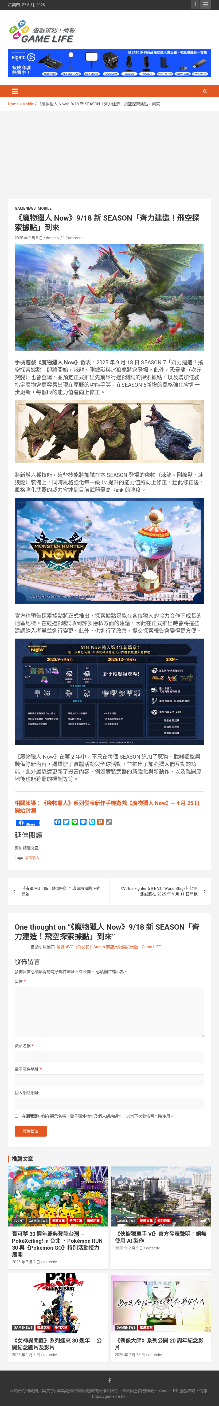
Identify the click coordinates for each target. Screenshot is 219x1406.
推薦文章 (58, 1221)
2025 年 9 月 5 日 (29, 238)
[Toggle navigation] (15, 91)
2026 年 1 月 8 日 (26, 1355)
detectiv (53, 238)
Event (19, 1221)
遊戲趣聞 (163, 1221)
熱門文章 (75, 1221)
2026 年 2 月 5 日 (129, 1248)
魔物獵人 (32, 857)
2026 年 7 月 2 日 (26, 1262)
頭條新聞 (93, 1221)
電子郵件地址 (28, 1069)
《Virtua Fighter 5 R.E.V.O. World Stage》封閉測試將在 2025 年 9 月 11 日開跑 (158, 891)
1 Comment (73, 238)
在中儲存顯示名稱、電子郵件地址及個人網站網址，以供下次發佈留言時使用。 (98, 1116)
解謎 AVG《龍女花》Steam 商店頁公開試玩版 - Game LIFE (109, 947)
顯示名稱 (24, 1045)
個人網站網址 (27, 1092)
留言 (20, 981)
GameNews (25, 208)
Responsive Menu (205, 4)
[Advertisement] (109, 151)
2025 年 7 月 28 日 (130, 1355)
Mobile (45, 208)
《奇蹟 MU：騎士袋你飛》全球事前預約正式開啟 (60, 891)
